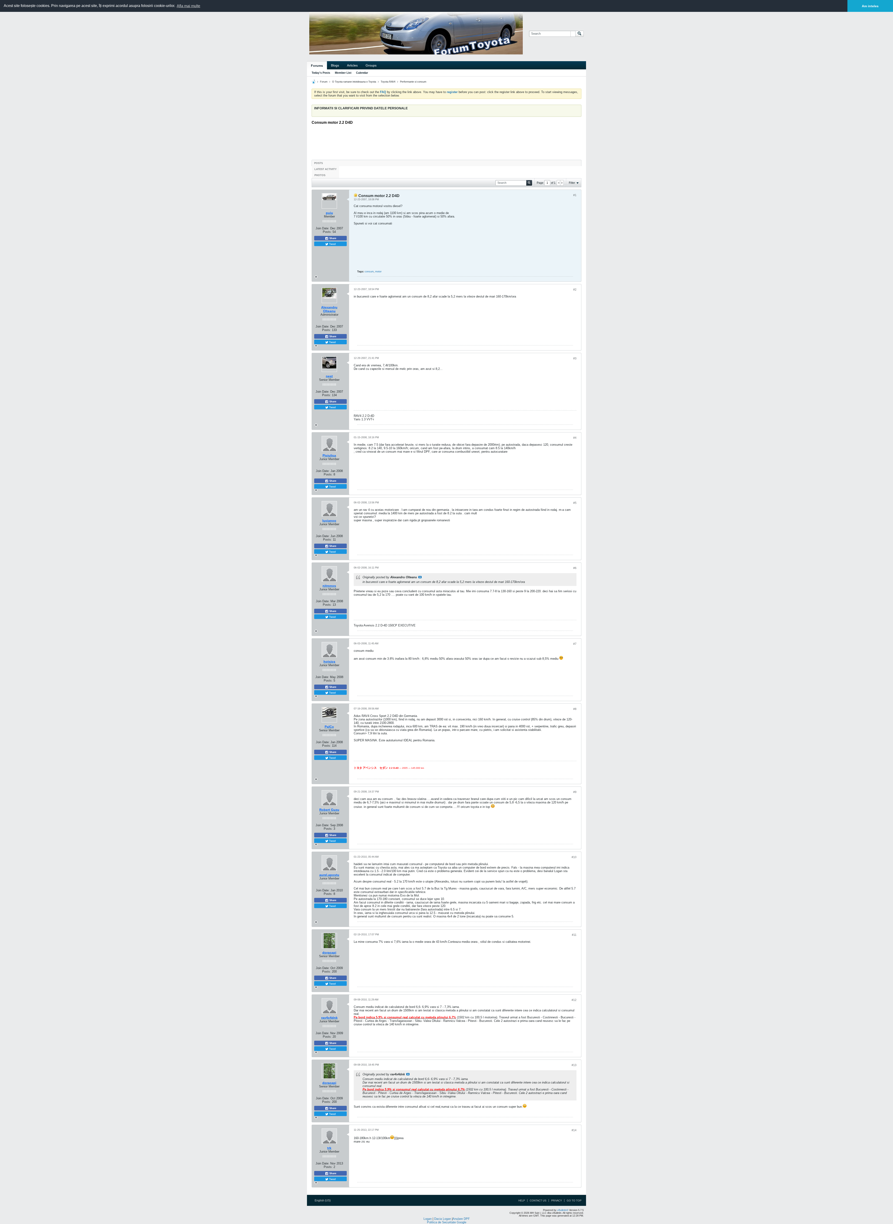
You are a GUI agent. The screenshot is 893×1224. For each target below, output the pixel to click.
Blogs (335, 65)
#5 (574, 503)
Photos (319, 175)
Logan (427, 1219)
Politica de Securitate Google (446, 1222)
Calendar (362, 72)
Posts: (327, 232)
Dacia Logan (442, 1219)
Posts (318, 163)
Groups (371, 65)
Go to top (574, 1200)
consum (369, 271)
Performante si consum (413, 81)
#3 (574, 358)
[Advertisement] (446, 140)
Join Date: (322, 228)
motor (378, 271)
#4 (574, 437)
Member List (343, 72)
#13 (574, 1065)
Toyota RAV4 (388, 81)
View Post (420, 577)
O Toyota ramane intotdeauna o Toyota (354, 81)
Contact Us (538, 1200)
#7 (574, 643)
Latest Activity (325, 169)
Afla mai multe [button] (188, 6)
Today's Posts (321, 72)
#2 (574, 289)
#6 (574, 568)
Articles (352, 65)
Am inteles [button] (870, 6)
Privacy (556, 1200)
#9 (574, 792)
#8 (574, 709)
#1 (574, 195)
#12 (574, 1000)
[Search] (579, 34)
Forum (323, 81)
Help (521, 1200)
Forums (317, 65)
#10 (574, 857)
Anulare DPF (461, 1219)
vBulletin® (562, 1210)
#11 (574, 934)
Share (332, 238)
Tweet (332, 244)
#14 (574, 1130)
